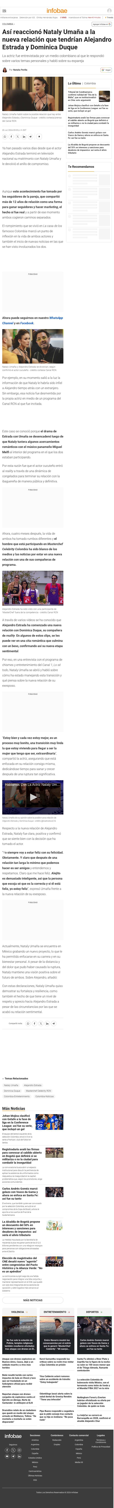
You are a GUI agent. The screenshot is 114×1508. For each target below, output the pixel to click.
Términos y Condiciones (101, 1441)
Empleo (57, 1444)
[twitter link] (13, 1450)
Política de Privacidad (101, 1447)
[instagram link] (19, 1450)
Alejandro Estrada (32, 1085)
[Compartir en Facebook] (11, 136)
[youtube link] (7, 1456)
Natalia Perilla (20, 70)
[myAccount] (109, 11)
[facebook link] (7, 1450)
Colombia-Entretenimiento (17, 1096)
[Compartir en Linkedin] (24, 136)
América (35, 1440)
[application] (32, 797)
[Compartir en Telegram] (30, 136)
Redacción (56, 1440)
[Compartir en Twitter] (17, 136)
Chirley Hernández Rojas (34, 18)
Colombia (7, 24)
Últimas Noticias (35, 1476)
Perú (35, 1467)
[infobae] (57, 11)
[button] (4, 11)
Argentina (35, 1444)
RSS (35, 1480)
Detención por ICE (14, 18)
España (35, 1453)
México (35, 1462)
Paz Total (106, 18)
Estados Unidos (35, 1458)
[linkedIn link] (19, 1456)
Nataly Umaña (11, 1085)
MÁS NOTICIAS (32, 1300)
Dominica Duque (12, 1091)
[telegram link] (13, 1456)
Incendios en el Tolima (72, 18)
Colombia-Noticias (44, 1096)
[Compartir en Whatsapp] (5, 136)
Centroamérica (35, 1471)
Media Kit (79, 1462)
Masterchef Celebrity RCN (38, 1091)
